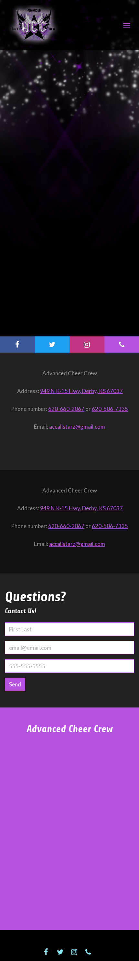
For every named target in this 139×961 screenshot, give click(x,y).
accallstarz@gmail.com (77, 426)
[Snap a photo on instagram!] (87, 344)
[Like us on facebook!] (17, 344)
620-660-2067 (66, 408)
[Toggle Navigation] (127, 25)
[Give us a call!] (87, 951)
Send (15, 684)
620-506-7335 (110, 408)
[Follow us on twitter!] (52, 344)
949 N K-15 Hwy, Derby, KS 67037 (81, 391)
